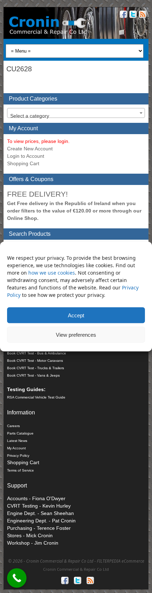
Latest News (17, 441)
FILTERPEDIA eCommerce (120, 561)
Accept (76, 315)
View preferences (76, 334)
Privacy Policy (18, 455)
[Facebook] (123, 15)
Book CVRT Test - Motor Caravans (35, 361)
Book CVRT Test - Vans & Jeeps (33, 375)
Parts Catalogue (20, 433)
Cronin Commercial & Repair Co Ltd (76, 569)
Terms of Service (20, 470)
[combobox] (76, 113)
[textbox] (76, 115)
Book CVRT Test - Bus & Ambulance (36, 353)
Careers (13, 426)
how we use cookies (51, 272)
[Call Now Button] (17, 578)
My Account (16, 448)
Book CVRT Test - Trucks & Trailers (35, 368)
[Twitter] (132, 15)
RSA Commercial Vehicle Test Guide (36, 397)
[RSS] (142, 15)
